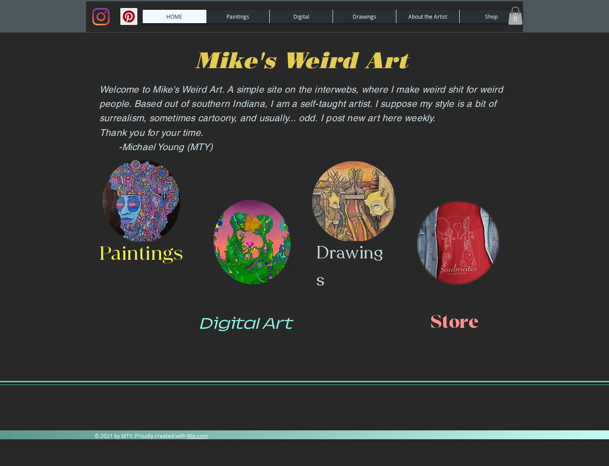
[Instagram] (101, 16)
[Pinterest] (128, 16)
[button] (515, 16)
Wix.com (197, 435)
